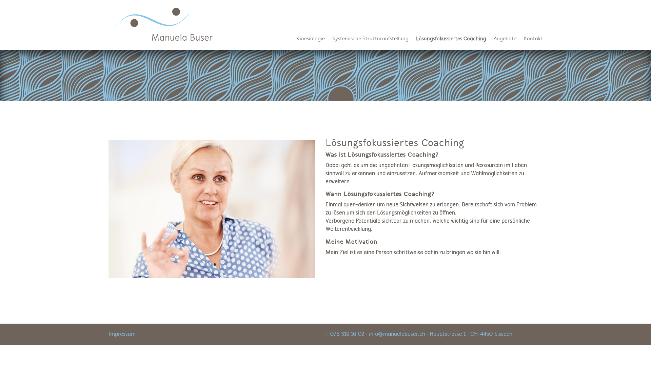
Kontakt (533, 39)
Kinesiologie (310, 39)
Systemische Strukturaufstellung (370, 39)
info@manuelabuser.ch (397, 334)
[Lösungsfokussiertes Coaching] (211, 276)
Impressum (122, 334)
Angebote (505, 39)
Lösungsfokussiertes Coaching (451, 39)
